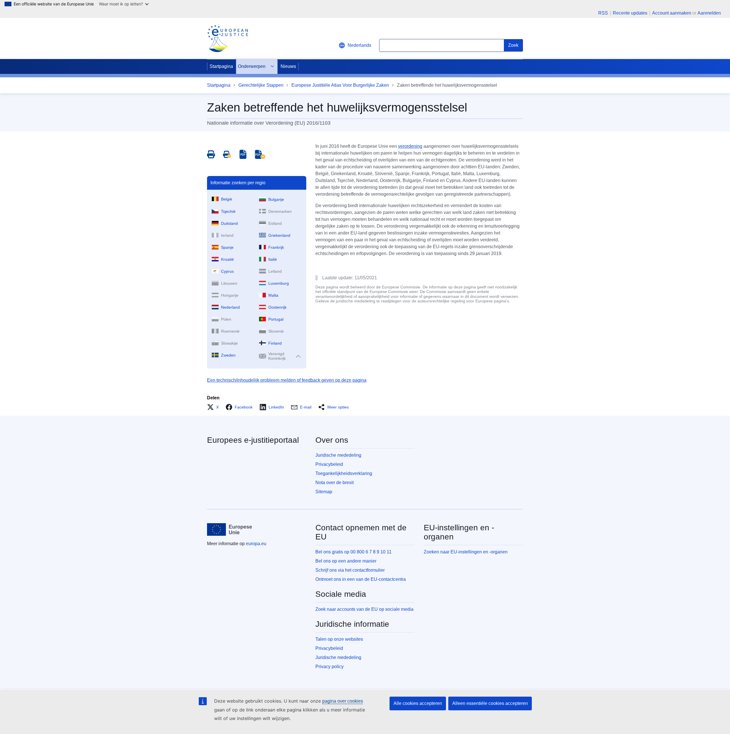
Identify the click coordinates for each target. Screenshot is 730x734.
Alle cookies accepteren (418, 703)
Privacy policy (329, 666)
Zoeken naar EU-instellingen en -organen (466, 551)
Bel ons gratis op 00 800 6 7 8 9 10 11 (353, 551)
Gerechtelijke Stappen (260, 85)
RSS (603, 13)
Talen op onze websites (339, 639)
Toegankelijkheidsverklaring (343, 473)
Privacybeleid (329, 464)
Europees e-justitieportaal (253, 440)
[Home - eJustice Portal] (227, 38)
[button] (214, 407)
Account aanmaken (671, 13)
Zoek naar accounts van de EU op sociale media (364, 609)
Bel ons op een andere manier (345, 561)
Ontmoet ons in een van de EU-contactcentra (360, 579)
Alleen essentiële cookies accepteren (490, 703)
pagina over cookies (342, 701)
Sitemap (323, 491)
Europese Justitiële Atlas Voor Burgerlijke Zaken (340, 85)
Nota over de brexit (334, 482)
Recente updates (630, 13)
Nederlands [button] (359, 45)
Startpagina (221, 66)
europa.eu (256, 543)
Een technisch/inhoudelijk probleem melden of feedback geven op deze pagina (286, 380)
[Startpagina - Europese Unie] (229, 529)
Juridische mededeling (338, 455)
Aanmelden (709, 13)
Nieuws (288, 66)
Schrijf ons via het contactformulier (350, 570)
